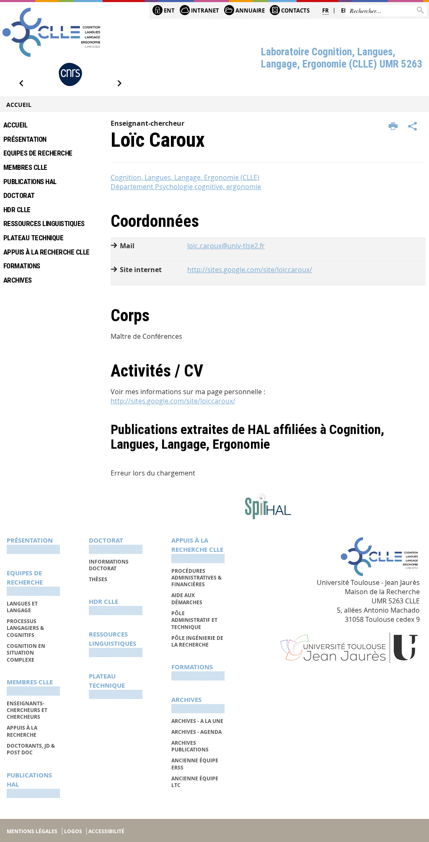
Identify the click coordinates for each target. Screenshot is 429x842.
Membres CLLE (25, 167)
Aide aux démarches (186, 599)
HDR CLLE (17, 209)
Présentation (25, 139)
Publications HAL (30, 181)
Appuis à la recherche (22, 731)
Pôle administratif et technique (194, 620)
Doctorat (19, 195)
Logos (73, 831)
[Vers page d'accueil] (51, 32)
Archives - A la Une (197, 721)
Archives (17, 280)
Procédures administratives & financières (196, 577)
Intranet (204, 10)
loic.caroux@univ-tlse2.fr (226, 245)
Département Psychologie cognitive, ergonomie (186, 186)
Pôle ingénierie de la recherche (197, 641)
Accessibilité (106, 831)
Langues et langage (22, 607)
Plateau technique (33, 238)
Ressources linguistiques (44, 223)
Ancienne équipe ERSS (194, 764)
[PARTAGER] (412, 127)
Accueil (18, 105)
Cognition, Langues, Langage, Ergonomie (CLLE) (185, 177)
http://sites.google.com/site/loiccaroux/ (249, 269)
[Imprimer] (393, 127)
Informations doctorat (109, 565)
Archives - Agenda (196, 731)
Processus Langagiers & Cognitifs (25, 628)
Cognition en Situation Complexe (26, 652)
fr (325, 10)
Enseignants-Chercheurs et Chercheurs (27, 710)
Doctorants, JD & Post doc (31, 749)
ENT (169, 10)
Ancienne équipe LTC (194, 782)
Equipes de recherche (37, 153)
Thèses (98, 579)
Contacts (295, 10)
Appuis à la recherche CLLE (46, 252)
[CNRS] (70, 74)
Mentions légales (32, 831)
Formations (21, 266)
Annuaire (249, 10)
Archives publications (190, 746)
